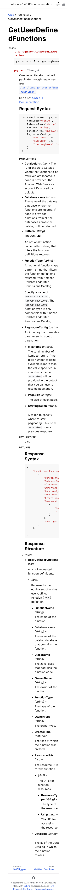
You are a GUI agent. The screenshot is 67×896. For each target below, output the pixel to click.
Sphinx (27, 886)
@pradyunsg (41, 886)
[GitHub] (33, 878)
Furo (52, 886)
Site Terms (28, 889)
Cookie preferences (44, 889)
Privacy (17, 889)
